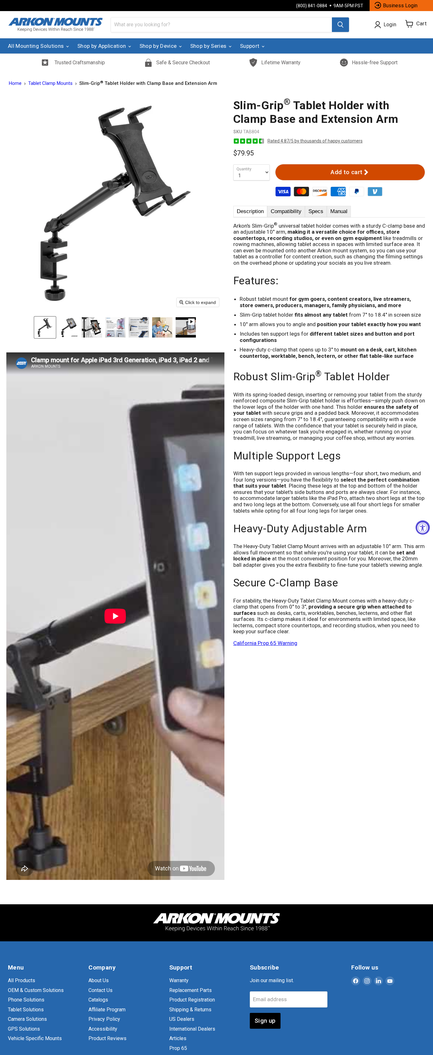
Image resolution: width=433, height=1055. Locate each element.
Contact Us (100, 990)
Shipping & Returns (190, 1010)
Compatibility (286, 211)
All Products (21, 980)
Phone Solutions (26, 1000)
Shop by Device (158, 46)
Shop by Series (209, 46)
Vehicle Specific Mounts (35, 1038)
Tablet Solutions (26, 1010)
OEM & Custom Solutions (36, 990)
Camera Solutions (27, 1019)
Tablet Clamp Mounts (50, 83)
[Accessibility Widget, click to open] (423, 528)
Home (15, 83)
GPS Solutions (24, 1029)
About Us (98, 980)
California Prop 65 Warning (265, 643)
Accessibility (102, 1029)
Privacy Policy (104, 1019)
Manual (338, 211)
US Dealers (181, 1019)
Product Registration (192, 1000)
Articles (177, 1038)
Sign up (265, 1020)
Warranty (179, 980)
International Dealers (192, 1029)
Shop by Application (102, 46)
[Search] (340, 24)
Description (250, 211)
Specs (315, 211)
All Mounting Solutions (36, 46)
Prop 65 (178, 1048)
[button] (45, 327)
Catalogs (98, 1000)
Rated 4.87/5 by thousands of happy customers (315, 140)
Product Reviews (107, 1038)
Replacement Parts (190, 990)
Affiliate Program (107, 1010)
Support (250, 46)
